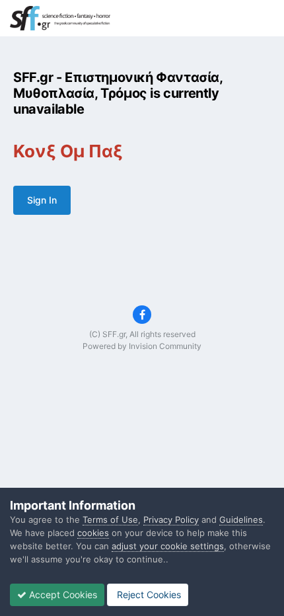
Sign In (42, 200)
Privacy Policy (171, 519)
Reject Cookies (147, 594)
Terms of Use (110, 519)
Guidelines (241, 519)
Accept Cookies (61, 594)
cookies (93, 532)
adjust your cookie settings (168, 546)
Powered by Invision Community (142, 346)
